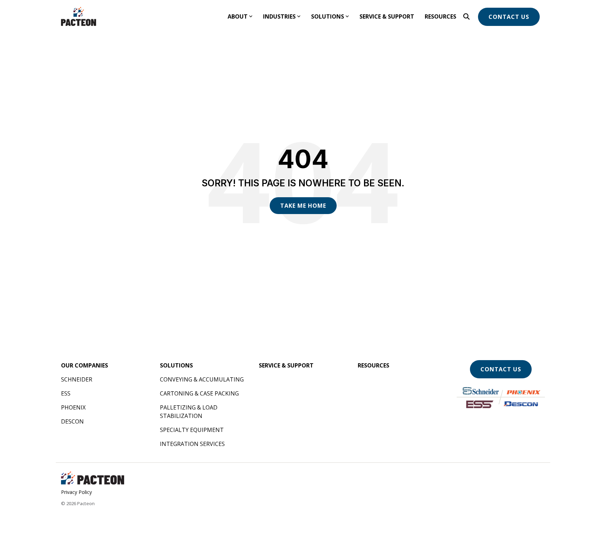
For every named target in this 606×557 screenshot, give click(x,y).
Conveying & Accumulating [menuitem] (202, 379)
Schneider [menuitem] (76, 379)
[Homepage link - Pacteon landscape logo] (92, 481)
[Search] (466, 16)
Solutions (327, 16)
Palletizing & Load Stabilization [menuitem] (189, 412)
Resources (440, 16)
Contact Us (509, 17)
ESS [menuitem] (65, 393)
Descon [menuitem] (72, 421)
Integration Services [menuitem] (192, 444)
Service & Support (386, 16)
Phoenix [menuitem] (73, 407)
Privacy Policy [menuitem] (76, 492)
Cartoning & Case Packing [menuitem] (199, 393)
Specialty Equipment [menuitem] (192, 430)
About (238, 16)
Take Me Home (303, 205)
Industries (279, 16)
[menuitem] (84, 365)
